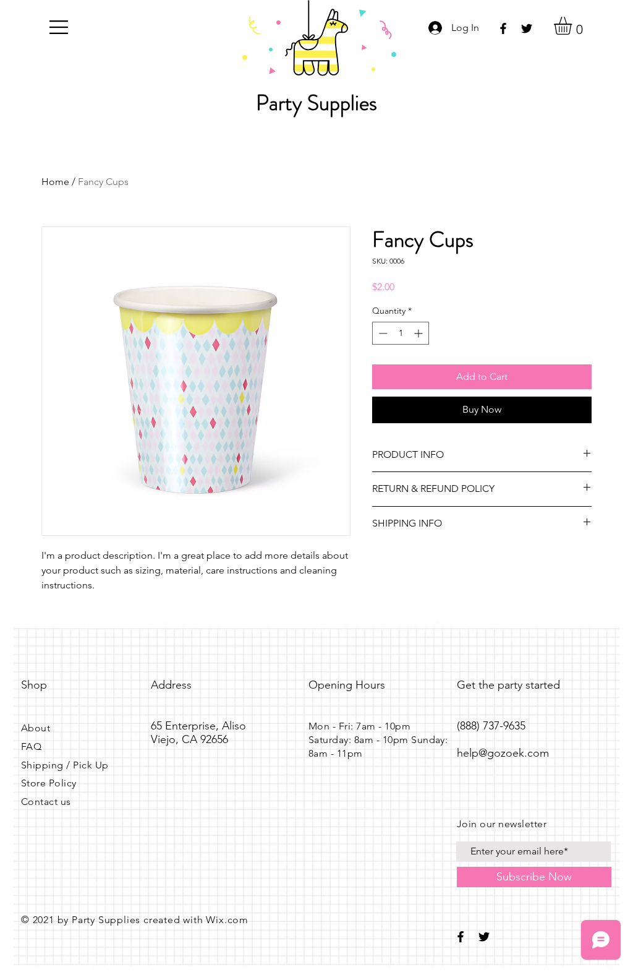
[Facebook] (503, 28)
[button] (58, 27)
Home (55, 181)
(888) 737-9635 (491, 726)
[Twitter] (526, 28)
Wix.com (227, 920)
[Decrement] (381, 333)
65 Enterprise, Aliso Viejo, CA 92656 (198, 732)
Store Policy (49, 783)
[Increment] (419, 333)
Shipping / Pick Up (65, 765)
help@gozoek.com (503, 753)
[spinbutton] (400, 333)
